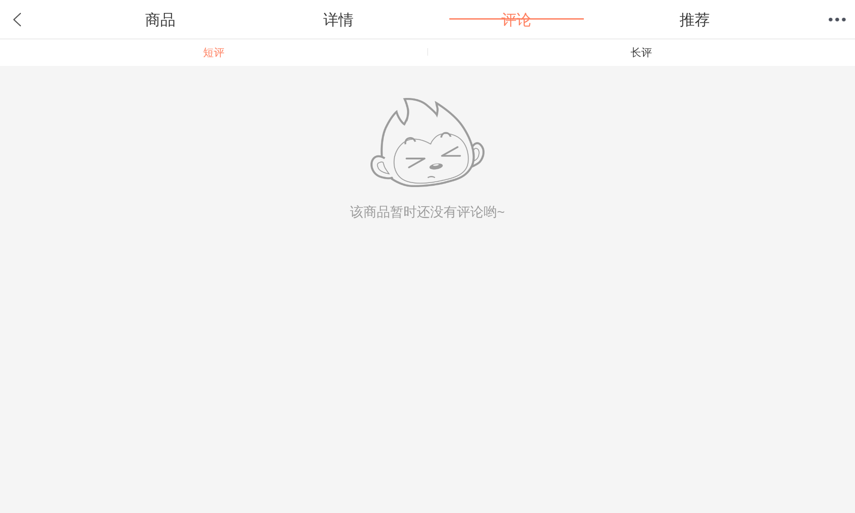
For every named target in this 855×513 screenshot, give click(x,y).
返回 (18, 19)
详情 (338, 19)
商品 (160, 19)
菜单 (837, 19)
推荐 (695, 19)
